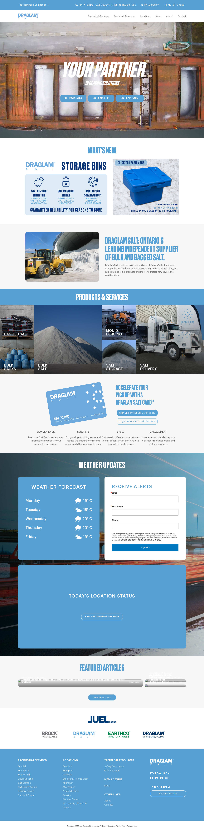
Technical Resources (124, 16)
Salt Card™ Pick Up (27, 787)
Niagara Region (70, 791)
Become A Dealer (168, 794)
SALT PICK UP (101, 98)
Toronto (67, 807)
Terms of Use (132, 826)
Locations (145, 16)
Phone (115, 520)
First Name (117, 506)
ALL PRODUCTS (73, 98)
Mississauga (69, 787)
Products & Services (98, 16)
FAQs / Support (112, 771)
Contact (182, 16)
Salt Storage (24, 783)
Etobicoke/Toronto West (75, 779)
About (169, 16)
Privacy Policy (121, 826)
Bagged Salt (24, 775)
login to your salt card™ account (137, 421)
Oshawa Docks (70, 799)
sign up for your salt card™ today (137, 413)
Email (114, 493)
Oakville (67, 795)
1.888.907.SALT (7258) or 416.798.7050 (108, 5)
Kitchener (68, 783)
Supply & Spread (26, 795)
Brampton (68, 771)
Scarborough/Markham (75, 803)
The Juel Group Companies (32, 5)
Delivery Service (26, 791)
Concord (67, 775)
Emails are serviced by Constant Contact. (141, 539)
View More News (102, 697)
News (158, 16)
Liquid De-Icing (25, 779)
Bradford (67, 766)
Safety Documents (114, 766)
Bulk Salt (22, 766)
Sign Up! (145, 547)
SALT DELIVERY (129, 98)
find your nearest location (102, 617)
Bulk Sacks (23, 771)
